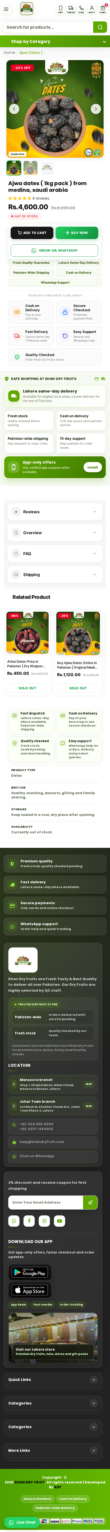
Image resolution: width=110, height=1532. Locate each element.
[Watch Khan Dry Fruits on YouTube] (59, 1221)
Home (9, 52)
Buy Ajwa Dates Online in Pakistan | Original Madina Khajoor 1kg (78, 665)
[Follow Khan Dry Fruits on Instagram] (44, 1221)
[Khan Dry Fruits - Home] (26, 8)
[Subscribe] (90, 1202)
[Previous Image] (14, 109)
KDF (57, 1487)
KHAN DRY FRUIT (29, 1482)
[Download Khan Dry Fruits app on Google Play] (30, 1272)
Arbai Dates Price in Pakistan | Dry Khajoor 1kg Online (25, 664)
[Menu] (7, 9)
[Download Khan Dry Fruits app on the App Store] (30, 1290)
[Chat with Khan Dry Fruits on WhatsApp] (13, 1221)
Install (93, 467)
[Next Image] (96, 109)
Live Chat (26, 1522)
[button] (102, 9)
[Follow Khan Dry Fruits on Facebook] (29, 1221)
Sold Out (27, 688)
